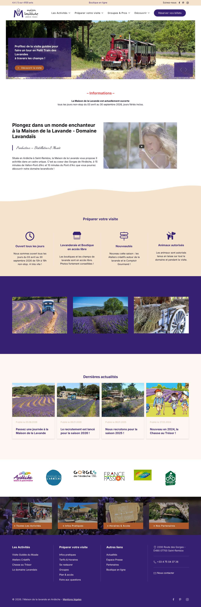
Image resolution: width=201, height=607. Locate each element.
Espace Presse (114, 559)
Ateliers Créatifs (21, 559)
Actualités (111, 554)
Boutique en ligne (98, 2)
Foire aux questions (70, 579)
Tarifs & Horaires (68, 559)
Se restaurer (66, 564)
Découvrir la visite (31, 67)
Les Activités (59, 12)
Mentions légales (72, 599)
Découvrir (140, 12)
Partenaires (112, 564)
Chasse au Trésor (21, 564)
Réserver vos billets (169, 12)
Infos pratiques (67, 554)
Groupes (64, 569)
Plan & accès (66, 574)
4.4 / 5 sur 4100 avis (22, 2)
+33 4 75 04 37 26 (167, 561)
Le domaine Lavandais (24, 569)
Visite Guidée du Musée (25, 554)
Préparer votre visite (87, 12)
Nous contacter (165, 572)
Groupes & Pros (117, 12)
